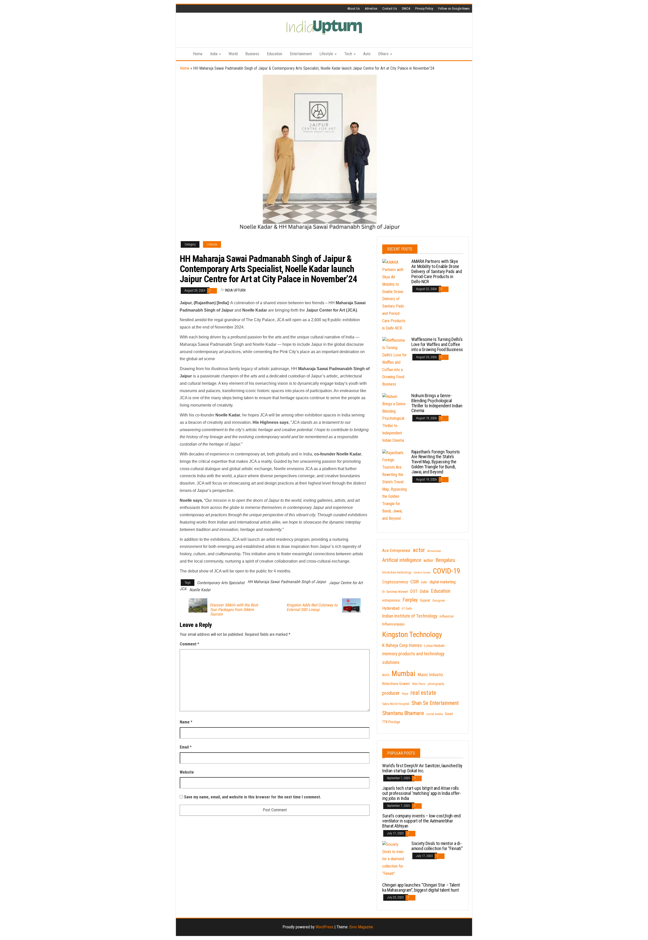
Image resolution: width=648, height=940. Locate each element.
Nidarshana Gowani (396, 684)
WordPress (324, 927)
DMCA (406, 8)
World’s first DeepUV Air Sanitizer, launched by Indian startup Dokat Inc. (422, 768)
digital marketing (443, 582)
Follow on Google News (454, 8)
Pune (405, 694)
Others (384, 53)
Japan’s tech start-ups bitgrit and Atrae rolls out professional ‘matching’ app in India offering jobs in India (421, 793)
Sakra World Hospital (395, 704)
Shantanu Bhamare (403, 713)
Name (186, 722)
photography (436, 684)
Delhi (424, 582)
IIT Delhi (407, 608)
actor (419, 550)
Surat (449, 714)
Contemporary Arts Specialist (221, 582)
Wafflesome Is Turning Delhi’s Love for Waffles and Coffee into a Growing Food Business (437, 344)
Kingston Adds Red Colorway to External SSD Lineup (312, 607)
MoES (385, 675)
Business (252, 53)
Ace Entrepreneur (396, 550)
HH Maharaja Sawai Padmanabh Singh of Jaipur (287, 581)
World (233, 53)
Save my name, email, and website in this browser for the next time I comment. (252, 797)
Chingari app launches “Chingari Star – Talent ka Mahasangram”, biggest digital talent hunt (421, 887)
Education (274, 53)
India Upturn (235, 290)
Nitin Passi (419, 684)
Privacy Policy (424, 8)
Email (186, 747)
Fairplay (410, 600)
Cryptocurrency (395, 581)
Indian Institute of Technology (409, 616)
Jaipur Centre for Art (346, 582)
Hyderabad (390, 608)
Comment (189, 644)
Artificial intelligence (401, 560)
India (214, 53)
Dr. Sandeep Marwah (395, 591)
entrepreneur (391, 600)
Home (197, 53)
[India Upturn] (182, 54)
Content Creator (422, 572)
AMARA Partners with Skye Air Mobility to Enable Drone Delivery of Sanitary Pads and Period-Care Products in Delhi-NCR (436, 271)
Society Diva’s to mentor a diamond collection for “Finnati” (436, 846)
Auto (367, 53)
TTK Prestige (391, 722)
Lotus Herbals (434, 645)
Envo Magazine (361, 927)
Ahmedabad (434, 551)
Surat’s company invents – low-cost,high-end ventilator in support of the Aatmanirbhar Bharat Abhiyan (421, 821)
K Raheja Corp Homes (402, 645)
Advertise (371, 8)
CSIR (414, 582)
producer (391, 693)
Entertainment (301, 53)
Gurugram (438, 600)
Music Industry (430, 674)
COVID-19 (446, 571)
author (428, 560)
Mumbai (403, 673)
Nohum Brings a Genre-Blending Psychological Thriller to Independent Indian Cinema (436, 403)
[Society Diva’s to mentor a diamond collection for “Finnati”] (395, 858)
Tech (348, 53)
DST (413, 591)
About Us (353, 8)
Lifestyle (326, 53)
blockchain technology (396, 572)
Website (187, 772)
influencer (447, 616)
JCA (183, 588)
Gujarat (425, 600)
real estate (423, 692)
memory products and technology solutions (413, 658)
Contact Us (389, 8)
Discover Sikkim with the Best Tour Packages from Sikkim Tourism (234, 610)
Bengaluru (445, 560)
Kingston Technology (412, 634)
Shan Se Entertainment (435, 703)
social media (434, 714)
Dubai (424, 591)
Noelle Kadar (200, 589)
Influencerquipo (393, 624)
